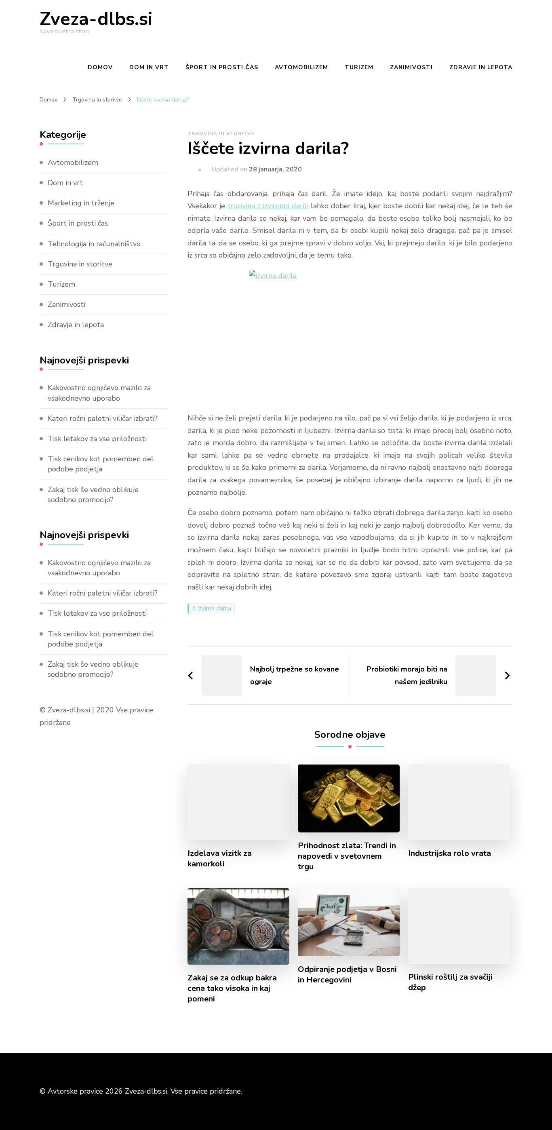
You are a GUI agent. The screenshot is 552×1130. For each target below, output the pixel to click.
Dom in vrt (149, 67)
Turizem (359, 67)
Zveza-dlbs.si (96, 19)
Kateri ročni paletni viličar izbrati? (103, 418)
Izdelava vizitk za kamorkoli (220, 858)
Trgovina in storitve (221, 133)
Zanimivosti (411, 67)
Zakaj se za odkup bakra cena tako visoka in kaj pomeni (232, 988)
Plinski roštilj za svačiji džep (450, 982)
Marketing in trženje (81, 203)
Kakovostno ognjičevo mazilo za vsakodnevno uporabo (99, 393)
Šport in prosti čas (221, 67)
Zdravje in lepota (480, 67)
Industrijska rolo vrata (449, 853)
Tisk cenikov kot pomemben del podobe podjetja (101, 464)
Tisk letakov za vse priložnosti (97, 439)
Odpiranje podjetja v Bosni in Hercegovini (347, 974)
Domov (100, 67)
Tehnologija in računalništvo (94, 244)
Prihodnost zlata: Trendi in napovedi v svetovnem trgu (347, 856)
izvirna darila (214, 608)
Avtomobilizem (301, 67)
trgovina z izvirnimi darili (268, 206)
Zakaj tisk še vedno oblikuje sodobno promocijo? (93, 495)
